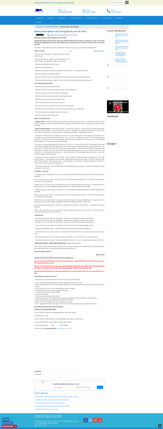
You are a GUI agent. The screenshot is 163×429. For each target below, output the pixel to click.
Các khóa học (62, 18)
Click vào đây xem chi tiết (64, 328)
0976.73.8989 (90, 12)
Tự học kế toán (106, 18)
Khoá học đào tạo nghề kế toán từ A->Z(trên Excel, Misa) (121, 60)
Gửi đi (100, 387)
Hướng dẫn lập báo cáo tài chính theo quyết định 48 (52, 406)
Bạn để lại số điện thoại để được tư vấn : (66, 384)
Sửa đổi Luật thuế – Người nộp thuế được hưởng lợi (52, 400)
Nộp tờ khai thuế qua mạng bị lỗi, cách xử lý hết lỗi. (122, 41)
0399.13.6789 (116, 12)
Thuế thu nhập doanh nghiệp (69, 27)
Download (119, 18)
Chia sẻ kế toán (76, 18)
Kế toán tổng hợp (91, 18)
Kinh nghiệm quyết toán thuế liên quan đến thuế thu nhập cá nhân (57, 396)
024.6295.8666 (66, 12)
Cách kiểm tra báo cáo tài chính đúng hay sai (50, 403)
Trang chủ (39, 18)
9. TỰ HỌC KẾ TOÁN (51, 27)
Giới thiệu (50, 18)
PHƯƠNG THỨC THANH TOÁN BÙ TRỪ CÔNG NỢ (120, 54)
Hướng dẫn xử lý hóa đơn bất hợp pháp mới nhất (121, 48)
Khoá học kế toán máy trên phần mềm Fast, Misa (121, 35)
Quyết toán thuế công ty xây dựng (47, 409)
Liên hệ (38, 22)
